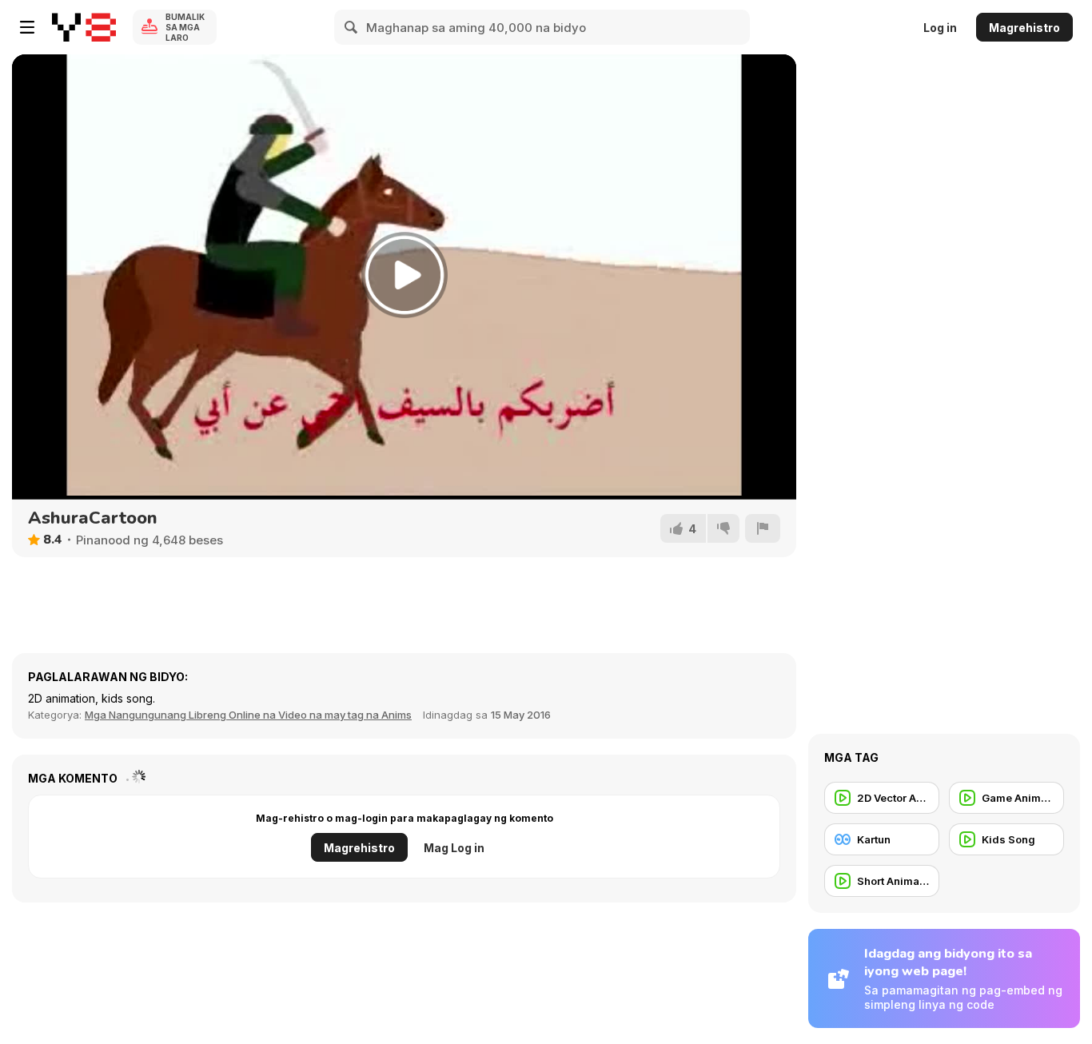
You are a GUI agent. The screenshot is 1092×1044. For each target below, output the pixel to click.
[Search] (351, 27)
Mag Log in (454, 848)
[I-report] (762, 528)
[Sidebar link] (27, 27)
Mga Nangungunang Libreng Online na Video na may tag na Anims (248, 714)
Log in (940, 27)
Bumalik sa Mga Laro (185, 27)
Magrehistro (1024, 27)
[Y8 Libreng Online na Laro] (84, 27)
